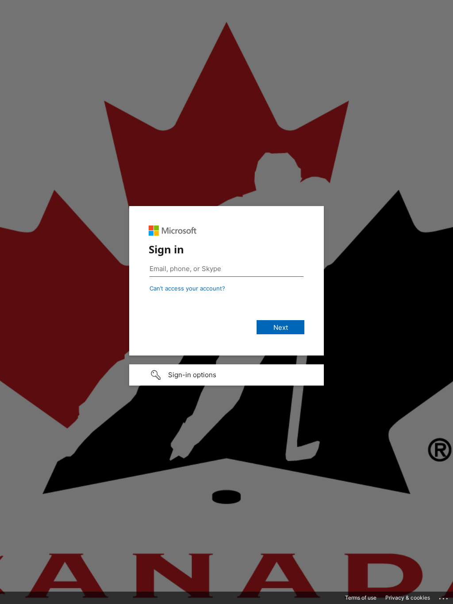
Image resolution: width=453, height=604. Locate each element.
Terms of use (360, 597)
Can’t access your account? (187, 288)
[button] (226, 375)
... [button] (444, 596)
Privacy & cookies (407, 597)
